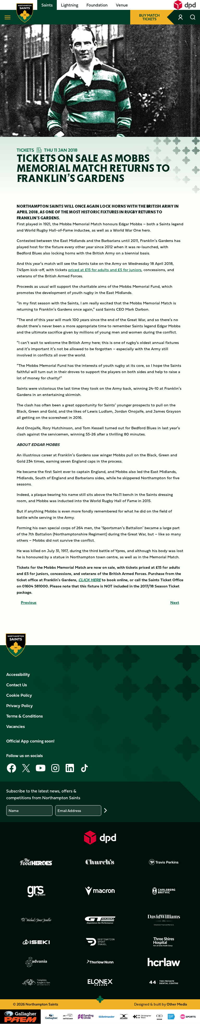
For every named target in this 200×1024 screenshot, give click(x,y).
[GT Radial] (100, 920)
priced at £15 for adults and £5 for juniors (104, 270)
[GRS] (36, 891)
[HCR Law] (164, 962)
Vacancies (15, 726)
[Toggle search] (193, 17)
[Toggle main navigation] (6, 17)
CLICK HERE (89, 580)
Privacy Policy (19, 705)
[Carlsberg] (164, 891)
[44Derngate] (164, 982)
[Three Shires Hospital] (164, 942)
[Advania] (36, 962)
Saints (47, 5)
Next (174, 602)
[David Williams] (164, 920)
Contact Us (16, 685)
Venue (122, 5)
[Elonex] (100, 982)
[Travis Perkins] (164, 862)
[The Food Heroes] (36, 862)
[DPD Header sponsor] (185, 5)
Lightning (69, 5)
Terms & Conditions (24, 716)
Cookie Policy (19, 695)
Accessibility (18, 674)
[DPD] (100, 837)
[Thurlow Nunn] (100, 962)
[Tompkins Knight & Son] (36, 982)
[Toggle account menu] (181, 17)
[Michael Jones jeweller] (36, 920)
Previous (28, 602)
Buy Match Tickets (149, 17)
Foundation (97, 5)
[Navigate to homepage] (24, 13)
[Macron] (100, 891)
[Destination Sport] (100, 942)
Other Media (177, 1004)
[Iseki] (36, 942)
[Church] (100, 862)
